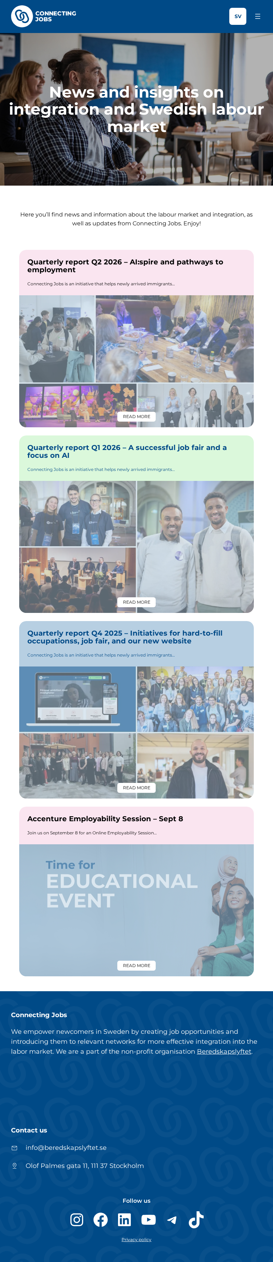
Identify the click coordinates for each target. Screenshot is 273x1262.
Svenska (237, 16)
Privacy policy (136, 1239)
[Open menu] (257, 16)
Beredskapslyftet (224, 1051)
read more (139, 417)
